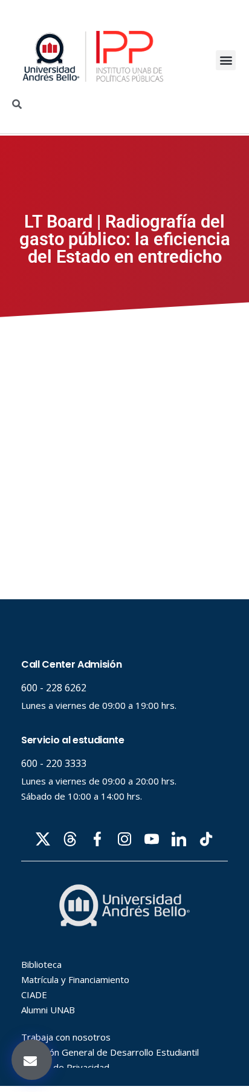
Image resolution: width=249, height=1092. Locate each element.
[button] (226, 60)
